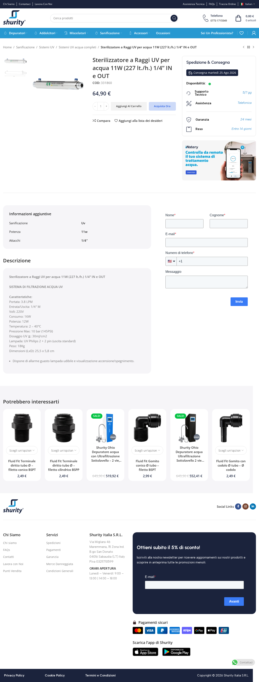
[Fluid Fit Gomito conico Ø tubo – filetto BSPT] (147, 428)
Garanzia (52, 557)
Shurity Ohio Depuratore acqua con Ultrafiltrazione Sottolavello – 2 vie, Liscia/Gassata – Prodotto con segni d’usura (105, 460)
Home (7, 47)
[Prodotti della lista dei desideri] (241, 33)
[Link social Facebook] (238, 506)
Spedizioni (53, 543)
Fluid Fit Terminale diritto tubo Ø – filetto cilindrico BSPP (63, 465)
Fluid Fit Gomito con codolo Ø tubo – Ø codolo (231, 465)
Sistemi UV (46, 47)
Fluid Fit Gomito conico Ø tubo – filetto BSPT (147, 465)
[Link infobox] (215, 18)
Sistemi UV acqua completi (77, 47)
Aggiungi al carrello (128, 106)
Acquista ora (162, 106)
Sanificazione (25, 47)
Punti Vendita (12, 571)
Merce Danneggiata (59, 564)
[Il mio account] (254, 33)
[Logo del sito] (14, 18)
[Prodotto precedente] (243, 47)
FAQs (6, 550)
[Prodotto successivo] (253, 47)
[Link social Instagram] (245, 506)
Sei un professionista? (217, 33)
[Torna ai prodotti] (248, 47)
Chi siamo (10, 543)
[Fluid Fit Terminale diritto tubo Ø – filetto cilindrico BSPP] (63, 428)
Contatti (8, 557)
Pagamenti (53, 550)
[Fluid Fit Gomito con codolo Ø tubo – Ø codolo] (231, 428)
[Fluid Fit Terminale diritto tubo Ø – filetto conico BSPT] (22, 428)
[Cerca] (174, 18)
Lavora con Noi (13, 564)
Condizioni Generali (59, 571)
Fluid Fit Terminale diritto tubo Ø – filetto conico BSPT (22, 465)
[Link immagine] (13, 506)
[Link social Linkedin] (253, 506)
